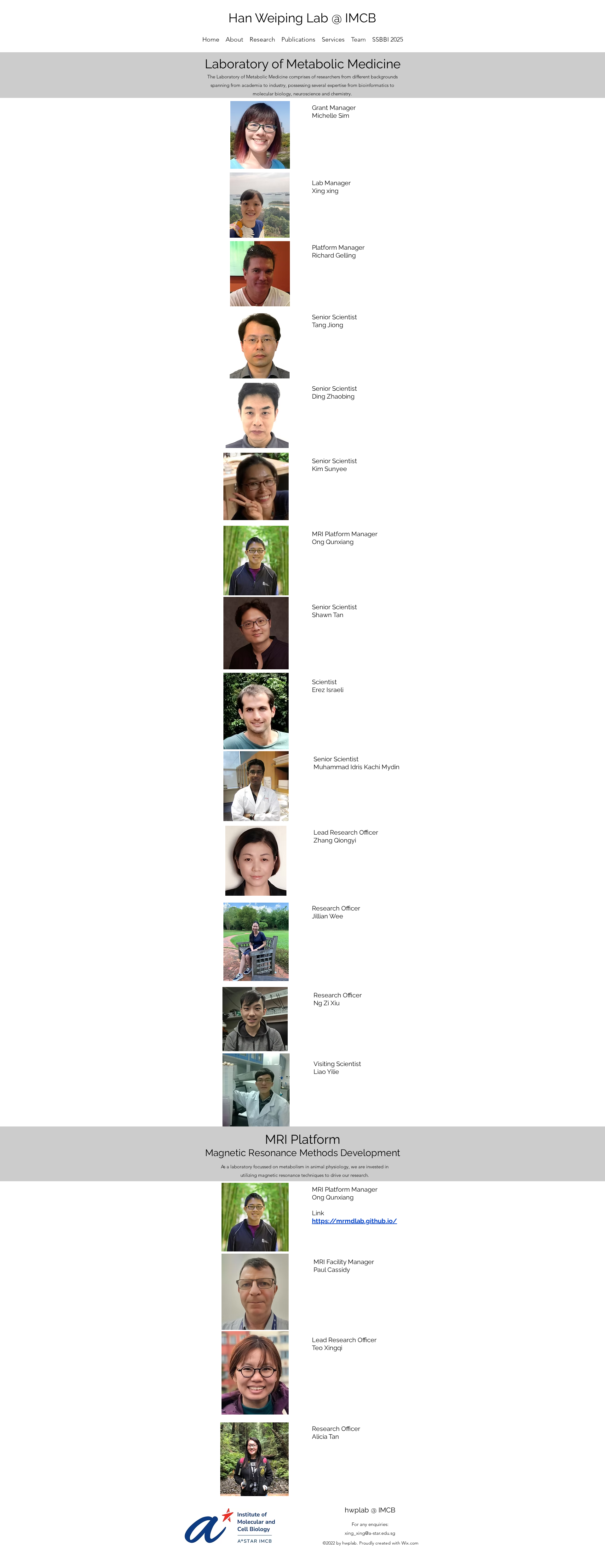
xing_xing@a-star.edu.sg (370, 1533)
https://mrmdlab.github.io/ (354, 1221)
